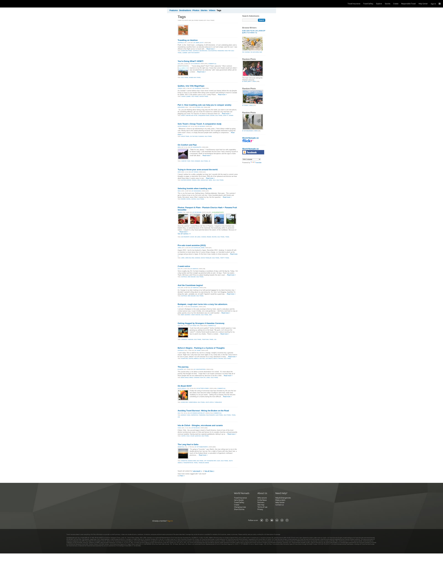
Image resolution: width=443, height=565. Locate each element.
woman (231, 115)
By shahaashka (196, 191)
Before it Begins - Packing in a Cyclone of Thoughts (201, 348)
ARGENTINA (181, 447)
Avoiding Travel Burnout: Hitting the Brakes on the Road (203, 411)
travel (227, 236)
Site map (260, 505)
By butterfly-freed (203, 388)
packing (220, 358)
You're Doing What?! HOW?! (191, 61)
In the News (262, 500)
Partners (260, 502)
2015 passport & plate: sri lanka (190, 236)
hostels (193, 199)
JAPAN (179, 247)
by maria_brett (247, 81)
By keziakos (201, 126)
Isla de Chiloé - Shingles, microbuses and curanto (200, 425)
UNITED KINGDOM (182, 126)
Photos (195, 10)
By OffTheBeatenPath (201, 447)
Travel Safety (368, 4)
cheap (193, 314)
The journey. (183, 367)
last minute (209, 358)
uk (209, 161)
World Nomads (12, 4)
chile (188, 436)
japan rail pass (189, 257)
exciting (202, 358)
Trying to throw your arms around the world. (198, 169)
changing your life (200, 377)
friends (194, 180)
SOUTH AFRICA (182, 388)
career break (193, 402)
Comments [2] (212, 63)
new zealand (192, 276)
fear (188, 161)
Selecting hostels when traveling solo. (195, 188)
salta (218, 460)
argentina (184, 460)
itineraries (202, 415)
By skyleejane (197, 212)
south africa (210, 402)
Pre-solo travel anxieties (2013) (192, 245)
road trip (227, 50)
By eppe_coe (199, 107)
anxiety (183, 115)
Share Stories (239, 509)
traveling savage (204, 462)
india (198, 180)
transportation (188, 462)
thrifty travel (224, 257)
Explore (379, 4)
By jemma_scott (199, 42)
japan (182, 257)
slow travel (219, 415)
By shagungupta (196, 147)
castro (183, 436)
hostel (188, 199)
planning (201, 136)
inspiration (194, 415)
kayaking (197, 257)
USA (179, 63)
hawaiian (190, 339)
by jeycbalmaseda (247, 130)
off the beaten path (210, 460)
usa (215, 339)
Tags (219, 10)
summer (184, 52)
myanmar (197, 161)
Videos (212, 10)
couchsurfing (212, 50)
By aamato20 (194, 268)
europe (212, 115)
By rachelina (196, 427)
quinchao (198, 436)
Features (173, 10)
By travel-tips (195, 325)
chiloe (192, 436)
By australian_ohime (198, 247)
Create (395, 4)
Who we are (262, 498)
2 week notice (184, 266)
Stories (387, 4)
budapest (187, 314)
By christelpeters (199, 369)
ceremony (184, 339)
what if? (225, 115)
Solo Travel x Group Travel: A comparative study (199, 124)
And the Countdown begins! (190, 285)
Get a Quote (239, 500)
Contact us (279, 505)
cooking (203, 236)
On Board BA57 (185, 386)
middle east (204, 180)
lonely (208, 377)
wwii (210, 314)
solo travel (184, 77)
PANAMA (180, 212)
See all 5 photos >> (184, 234)
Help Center (423, 4)
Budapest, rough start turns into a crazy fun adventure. (203, 304)
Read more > (211, 49)
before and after (191, 115)
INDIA (179, 147)
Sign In (433, 4)
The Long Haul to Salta (188, 444)
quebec (188, 96)
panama (209, 236)
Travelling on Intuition (188, 40)
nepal (210, 180)
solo (214, 180)
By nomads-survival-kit (198, 413)
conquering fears (203, 115)
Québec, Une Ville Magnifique (191, 86)
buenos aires (192, 460)
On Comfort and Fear (187, 145)
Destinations (185, 10)
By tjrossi (195, 172)
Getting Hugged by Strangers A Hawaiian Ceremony (201, 323)
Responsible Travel (408, 4)
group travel (185, 136)
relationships (210, 415)
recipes (214, 236)
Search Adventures (250, 16)
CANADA (180, 88)
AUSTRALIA (181, 42)
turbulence (218, 402)
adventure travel (186, 50)
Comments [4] (221, 388)
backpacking (203, 50)
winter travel (203, 96)
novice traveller (206, 257)
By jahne (197, 350)
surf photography (194, 52)
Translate (258, 162)
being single (185, 377)
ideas (188, 415)
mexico (215, 358)
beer (182, 314)
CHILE (179, 427)
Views (254, 81)
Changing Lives (240, 507)
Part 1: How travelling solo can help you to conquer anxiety (204, 105)
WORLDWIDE (181, 107)
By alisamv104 (196, 63)
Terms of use (262, 507)
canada (183, 96)
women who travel (195, 77)
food (192, 161)
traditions (205, 339)
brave (191, 377)
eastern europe (186, 180)
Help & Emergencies (283, 498)
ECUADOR (180, 369)
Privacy (260, 509)
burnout (183, 415)
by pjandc (245, 105)
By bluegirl (194, 306)
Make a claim (280, 500)
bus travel (200, 460)
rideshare (221, 50)
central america (194, 358)
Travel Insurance (354, 4)
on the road (194, 136)
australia (196, 50)
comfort (184, 161)
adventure (184, 358)
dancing (197, 314)
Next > (182, 476)
